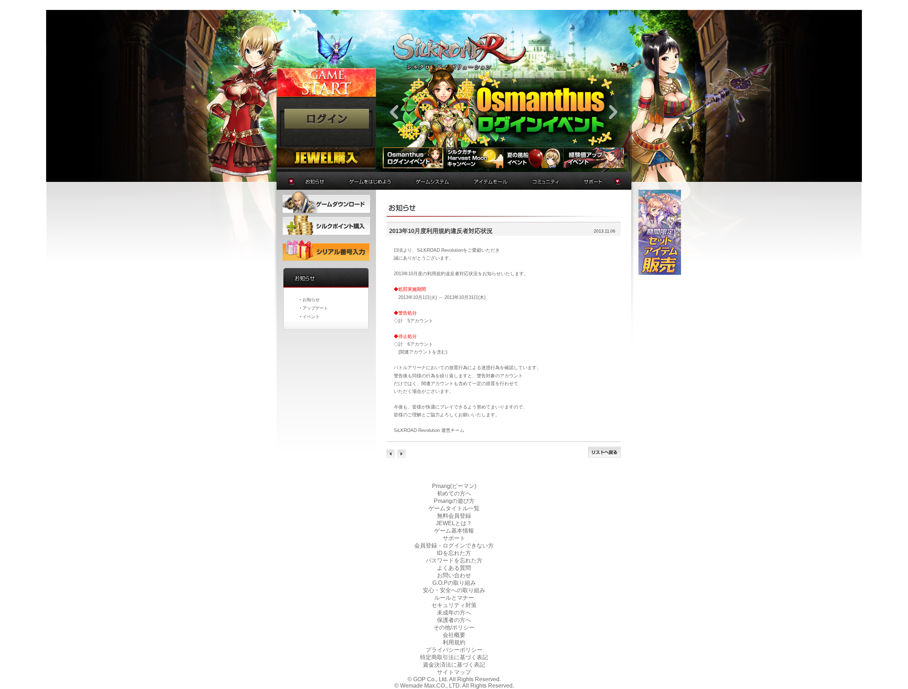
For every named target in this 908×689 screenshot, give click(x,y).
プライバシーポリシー (454, 650)
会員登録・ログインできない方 (454, 546)
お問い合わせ (454, 575)
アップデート (315, 308)
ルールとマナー (454, 598)
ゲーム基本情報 (454, 531)
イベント (311, 316)
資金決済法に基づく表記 (454, 665)
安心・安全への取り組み (454, 590)
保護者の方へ (454, 620)
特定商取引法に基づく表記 (454, 657)
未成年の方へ (454, 613)
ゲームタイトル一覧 (454, 508)
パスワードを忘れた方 (454, 560)
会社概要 (454, 635)
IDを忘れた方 (454, 553)
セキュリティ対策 (454, 605)
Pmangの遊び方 (454, 501)
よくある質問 (454, 568)
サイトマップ (454, 672)
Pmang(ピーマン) (454, 486)
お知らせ (311, 299)
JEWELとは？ (454, 523)
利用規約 (454, 642)
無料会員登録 (454, 516)
